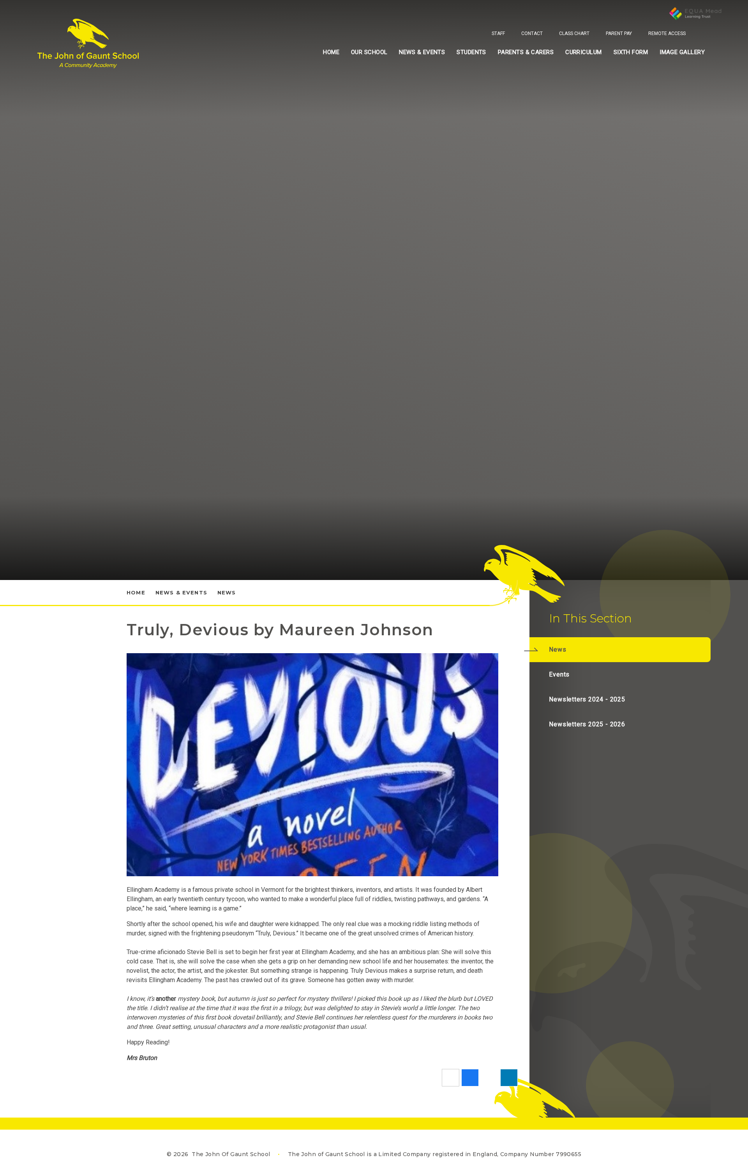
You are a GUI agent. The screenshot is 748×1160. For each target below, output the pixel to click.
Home (136, 592)
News (226, 592)
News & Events (181, 592)
